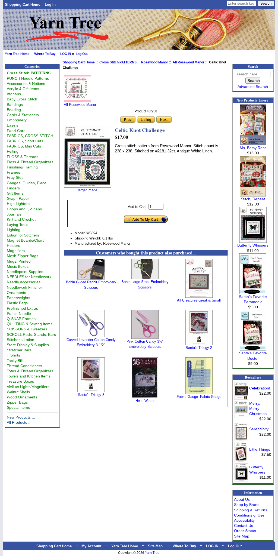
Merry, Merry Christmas (258, 408)
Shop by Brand (247, 504)
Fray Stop (15, 177)
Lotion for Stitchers (23, 235)
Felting (12, 151)
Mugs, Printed (19, 261)
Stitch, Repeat (253, 199)
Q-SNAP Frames (21, 319)
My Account (91, 546)
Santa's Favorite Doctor (253, 355)
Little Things (259, 449)
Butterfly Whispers (252, 245)
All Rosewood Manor (188, 62)
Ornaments (16, 292)
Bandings (15, 104)
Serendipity (258, 429)
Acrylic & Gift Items (23, 89)
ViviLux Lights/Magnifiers (28, 387)
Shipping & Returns (250, 510)
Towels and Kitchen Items (28, 376)
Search (253, 66)
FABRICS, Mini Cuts (24, 146)
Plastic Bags (17, 303)
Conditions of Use (249, 515)
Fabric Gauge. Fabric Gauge (199, 397)
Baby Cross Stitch (22, 99)
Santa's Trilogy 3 (91, 395)
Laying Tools (17, 224)
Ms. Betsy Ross (253, 148)
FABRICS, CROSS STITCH (30, 136)
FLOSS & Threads (22, 157)
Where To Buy (45, 54)
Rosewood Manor (154, 62)
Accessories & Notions (26, 83)
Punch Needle (19, 313)
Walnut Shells (18, 392)
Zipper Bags (17, 402)
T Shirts (13, 355)
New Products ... (21, 417)
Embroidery (17, 120)
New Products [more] (252, 100)
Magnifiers (16, 250)
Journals (14, 214)
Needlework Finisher (24, 287)
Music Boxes (18, 266)
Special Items (18, 407)
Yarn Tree (152, 552)
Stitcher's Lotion (20, 339)
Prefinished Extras (22, 308)
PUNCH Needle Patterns (28, 78)
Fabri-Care (16, 130)
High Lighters (18, 203)
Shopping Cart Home (22, 4)
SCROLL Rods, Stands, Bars (31, 334)
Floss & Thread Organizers (30, 162)
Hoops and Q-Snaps (24, 209)
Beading (14, 109)
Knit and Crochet (21, 219)
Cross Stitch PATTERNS (118, 62)
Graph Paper (18, 198)
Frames (13, 172)
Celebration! (259, 388)
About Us (242, 499)
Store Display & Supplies (28, 345)
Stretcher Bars (19, 350)
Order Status (245, 531)
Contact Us (243, 525)
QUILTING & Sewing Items (29, 324)
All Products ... (19, 422)
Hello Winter (144, 401)
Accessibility (244, 520)
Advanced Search (253, 86)
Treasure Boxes (20, 381)
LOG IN (65, 54)
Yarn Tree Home (17, 54)
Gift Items (15, 193)
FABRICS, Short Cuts (25, 141)
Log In (50, 4)
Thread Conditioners (24, 366)
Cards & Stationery (23, 115)
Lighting (13, 230)
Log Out (82, 54)
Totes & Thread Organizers (30, 371)
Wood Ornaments (22, 397)
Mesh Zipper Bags (22, 256)
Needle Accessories (23, 282)
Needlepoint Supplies (25, 271)
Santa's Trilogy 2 (199, 348)
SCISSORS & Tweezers (27, 329)
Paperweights (18, 298)
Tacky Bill (15, 360)
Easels (12, 125)
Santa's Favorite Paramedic (253, 299)
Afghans (14, 94)
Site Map (241, 536)
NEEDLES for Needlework (29, 277)
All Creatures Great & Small (199, 300)
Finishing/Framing (22, 167)
